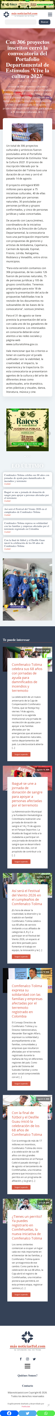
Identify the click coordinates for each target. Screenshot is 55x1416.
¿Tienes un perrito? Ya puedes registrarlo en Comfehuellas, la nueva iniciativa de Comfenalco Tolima (27, 1227)
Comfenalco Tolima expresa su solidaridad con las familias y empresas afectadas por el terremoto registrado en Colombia (27, 1001)
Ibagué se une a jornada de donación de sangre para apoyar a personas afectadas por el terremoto (27, 794)
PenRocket (26, 1406)
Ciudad (7, 483)
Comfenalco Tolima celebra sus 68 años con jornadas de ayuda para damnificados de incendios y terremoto (27, 677)
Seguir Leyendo (21, 754)
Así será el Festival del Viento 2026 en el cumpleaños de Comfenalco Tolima (27, 897)
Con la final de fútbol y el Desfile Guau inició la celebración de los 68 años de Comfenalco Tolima (27, 1123)
